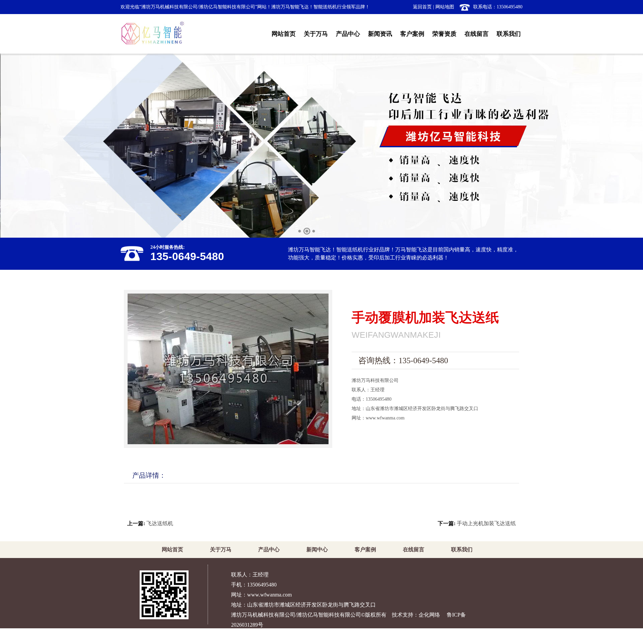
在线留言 (477, 33)
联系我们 (509, 33)
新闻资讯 (380, 33)
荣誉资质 (444, 33)
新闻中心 (317, 549)
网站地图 (444, 6)
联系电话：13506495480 (497, 6)
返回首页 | (423, 6)
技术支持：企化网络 (416, 615)
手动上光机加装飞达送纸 (486, 523)
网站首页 (284, 33)
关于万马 (316, 33)
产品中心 (348, 33)
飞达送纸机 (159, 523)
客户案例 (412, 33)
